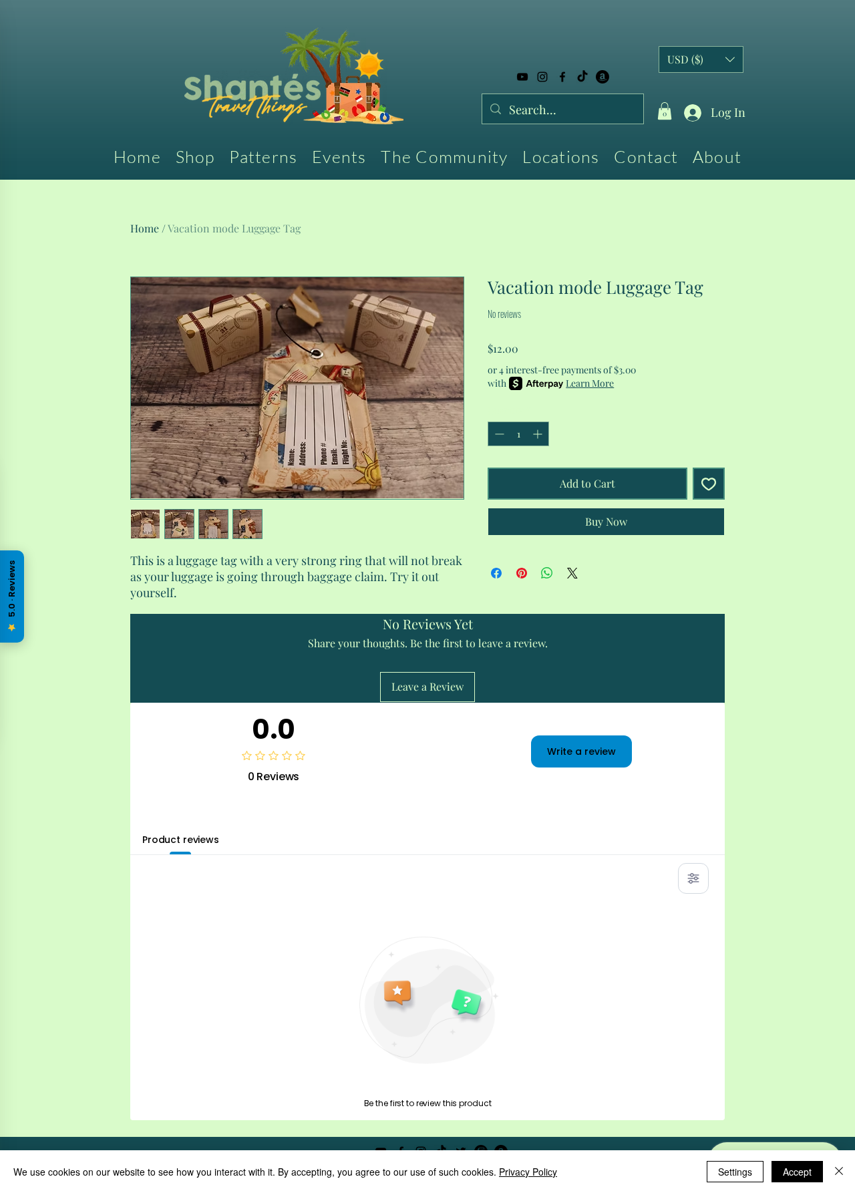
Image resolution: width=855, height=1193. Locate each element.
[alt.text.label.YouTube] (522, 76)
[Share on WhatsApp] (547, 573)
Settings (735, 1171)
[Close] (839, 1171)
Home (144, 228)
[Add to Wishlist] (709, 484)
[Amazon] (602, 76)
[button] (664, 111)
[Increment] (538, 434)
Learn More (590, 383)
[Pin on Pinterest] (522, 573)
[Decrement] (498, 434)
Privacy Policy (528, 1171)
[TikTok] (582, 76)
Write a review (581, 751)
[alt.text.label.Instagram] (542, 76)
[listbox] (701, 59)
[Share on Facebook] (496, 573)
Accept (797, 1171)
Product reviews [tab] (180, 839)
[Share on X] (572, 573)
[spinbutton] (518, 434)
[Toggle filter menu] (693, 878)
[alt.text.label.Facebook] (562, 76)
